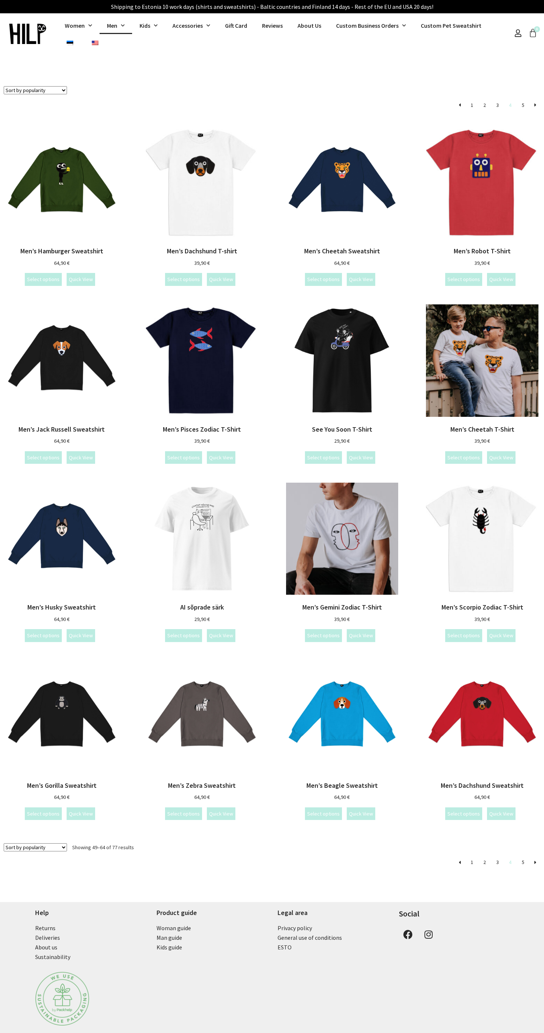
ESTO (285, 947)
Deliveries (47, 937)
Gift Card (236, 25)
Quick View (81, 279)
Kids (145, 25)
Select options (43, 279)
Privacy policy (295, 928)
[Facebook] (408, 934)
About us (46, 947)
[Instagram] (428, 934)
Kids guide (169, 947)
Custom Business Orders (367, 25)
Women (75, 25)
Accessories (187, 25)
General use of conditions (310, 937)
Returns (45, 928)
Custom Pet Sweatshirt (451, 25)
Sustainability (52, 957)
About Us (309, 25)
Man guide (169, 937)
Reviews (272, 25)
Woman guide (174, 928)
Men (112, 25)
